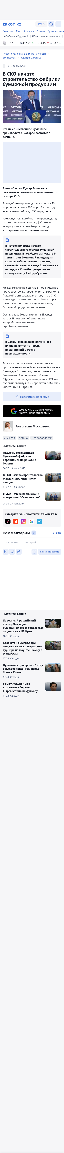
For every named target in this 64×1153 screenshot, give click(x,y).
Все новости (9, 57)
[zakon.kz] (12, 24)
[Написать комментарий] (32, 542)
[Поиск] (51, 24)
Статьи (41, 31)
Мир (18, 31)
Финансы (29, 31)
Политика (8, 31)
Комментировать (49, 551)
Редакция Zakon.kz (30, 57)
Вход (58, 532)
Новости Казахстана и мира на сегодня (25, 53)
